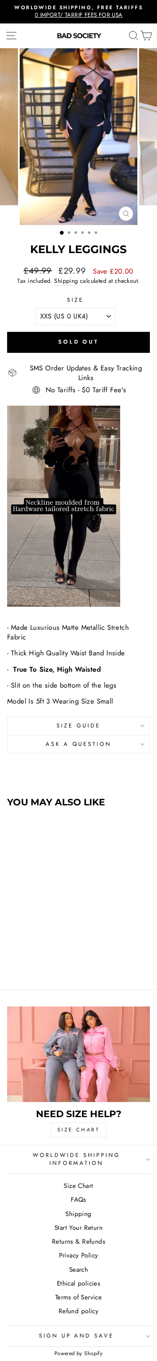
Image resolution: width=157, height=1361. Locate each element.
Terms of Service (78, 1297)
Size (75, 300)
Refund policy (78, 1311)
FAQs (78, 1199)
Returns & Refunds (78, 1241)
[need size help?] (78, 1054)
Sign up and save (76, 1336)
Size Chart (78, 1185)
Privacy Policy (78, 1255)
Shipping (66, 281)
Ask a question (78, 744)
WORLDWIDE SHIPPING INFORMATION (76, 1159)
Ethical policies (78, 1283)
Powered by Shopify (78, 1353)
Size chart (78, 1129)
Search (78, 1269)
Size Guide (78, 726)
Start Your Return (78, 1227)
